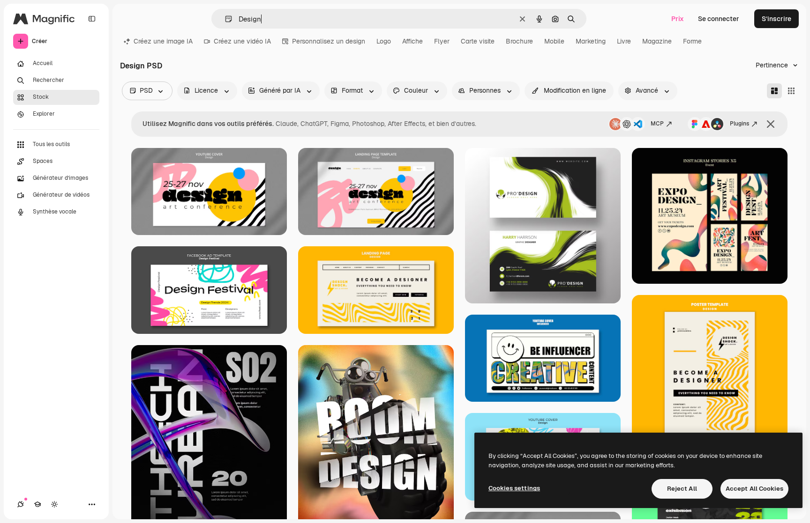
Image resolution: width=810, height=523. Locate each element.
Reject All (682, 489)
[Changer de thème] (54, 504)
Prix (677, 19)
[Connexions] (20, 504)
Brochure (519, 41)
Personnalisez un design (328, 41)
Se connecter (718, 19)
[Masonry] (774, 90)
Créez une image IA (163, 41)
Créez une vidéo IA (242, 41)
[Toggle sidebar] (91, 18)
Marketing (591, 41)
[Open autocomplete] (225, 18)
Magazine (657, 41)
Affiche (412, 41)
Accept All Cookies (754, 489)
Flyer (442, 41)
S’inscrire (776, 19)
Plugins (739, 123)
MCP (657, 123)
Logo (383, 41)
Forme (692, 41)
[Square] (791, 90)
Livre (624, 41)
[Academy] (37, 504)
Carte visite (478, 41)
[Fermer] (770, 124)
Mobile (554, 41)
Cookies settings (514, 488)
